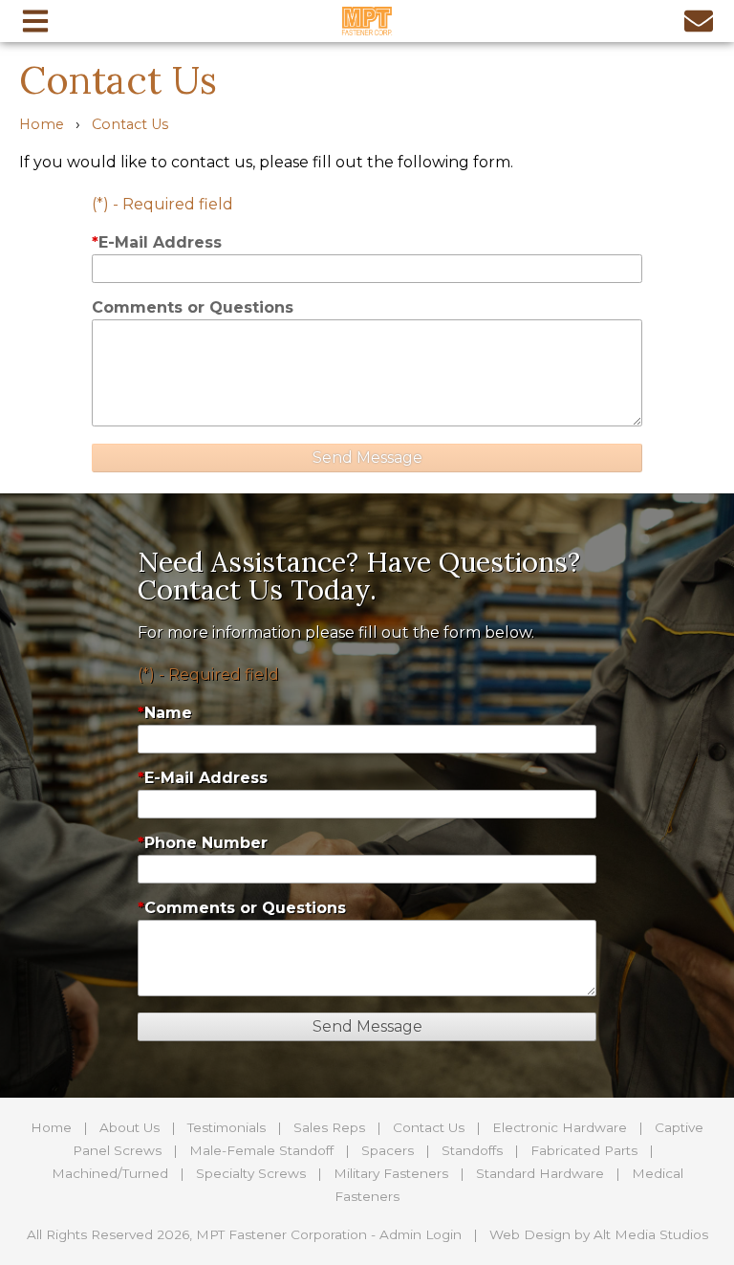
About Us (129, 1127)
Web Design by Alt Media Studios (598, 1234)
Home (41, 124)
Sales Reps (329, 1127)
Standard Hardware (540, 1173)
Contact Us (130, 124)
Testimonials (226, 1127)
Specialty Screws (251, 1173)
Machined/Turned (110, 1173)
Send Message (367, 457)
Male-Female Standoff (261, 1150)
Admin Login (420, 1234)
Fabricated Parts (583, 1150)
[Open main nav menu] (35, 20)
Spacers (387, 1150)
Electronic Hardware (559, 1127)
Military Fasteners (391, 1173)
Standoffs (472, 1150)
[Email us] (698, 20)
